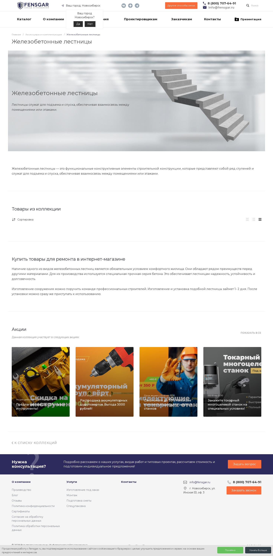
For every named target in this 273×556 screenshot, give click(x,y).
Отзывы (17, 500)
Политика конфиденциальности (33, 506)
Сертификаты (21, 511)
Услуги (71, 482)
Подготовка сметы (78, 500)
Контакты (128, 482)
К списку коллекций (35, 443)
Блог (15, 495)
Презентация (250, 19)
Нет (90, 24)
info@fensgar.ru (200, 482)
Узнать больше (258, 550)
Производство (21, 490)
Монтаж (71, 495)
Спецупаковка (76, 506)
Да (78, 24)
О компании (21, 482)
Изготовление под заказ (82, 490)
